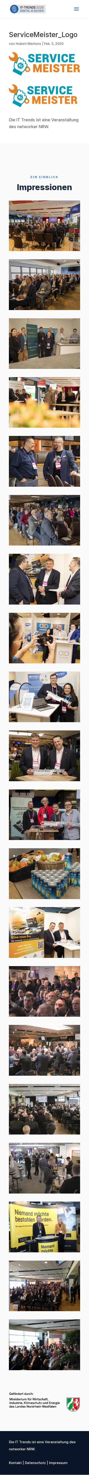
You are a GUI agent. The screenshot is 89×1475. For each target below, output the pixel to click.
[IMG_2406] (44, 1250)
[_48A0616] (44, 544)
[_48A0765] (44, 367)
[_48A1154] (44, 956)
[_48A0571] (44, 426)
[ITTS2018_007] (44, 1015)
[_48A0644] (44, 249)
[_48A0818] (44, 308)
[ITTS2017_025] (44, 1133)
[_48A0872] (44, 779)
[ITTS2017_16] (44, 1309)
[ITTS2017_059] (44, 1192)
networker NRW (32, 126)
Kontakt (15, 1463)
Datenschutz (35, 1463)
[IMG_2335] (44, 1368)
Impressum (58, 1463)
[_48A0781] (44, 661)
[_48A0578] (44, 485)
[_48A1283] (44, 838)
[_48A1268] (44, 897)
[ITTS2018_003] (44, 1074)
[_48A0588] (44, 603)
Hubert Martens (28, 44)
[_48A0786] (44, 720)
